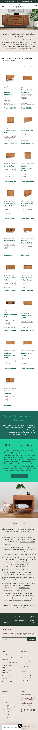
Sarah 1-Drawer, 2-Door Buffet (10, 205)
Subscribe (32, 639)
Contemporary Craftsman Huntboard (9, 92)
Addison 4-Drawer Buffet (26, 242)
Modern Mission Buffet (27, 205)
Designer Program (8, 715)
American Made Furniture (7, 658)
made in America (25, 547)
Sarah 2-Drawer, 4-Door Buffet (27, 279)
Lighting (4, 678)
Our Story (24, 655)
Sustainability (25, 661)
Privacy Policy (6, 718)
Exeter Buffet (9, 166)
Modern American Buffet (10, 316)
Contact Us (24, 681)
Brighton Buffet (9, 241)
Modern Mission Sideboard (9, 392)
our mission (19, 605)
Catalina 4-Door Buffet (27, 354)
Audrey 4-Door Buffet (9, 279)
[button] (2, 6)
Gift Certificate (7, 681)
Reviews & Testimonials (25, 671)
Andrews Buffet (27, 130)
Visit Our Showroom (28, 667)
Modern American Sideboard (27, 91)
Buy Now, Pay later (27, 1)
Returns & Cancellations (6, 702)
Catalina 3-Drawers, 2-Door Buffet (10, 355)
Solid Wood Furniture (9, 655)
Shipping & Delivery (8, 706)
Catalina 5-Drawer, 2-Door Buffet (27, 315)
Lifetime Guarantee (8, 712)
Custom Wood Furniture (7, 666)
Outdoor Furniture (8, 675)
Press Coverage (26, 678)
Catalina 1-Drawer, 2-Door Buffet (27, 168)
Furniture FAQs (7, 695)
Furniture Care (7, 698)
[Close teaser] (19, 725)
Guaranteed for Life (19, 476)
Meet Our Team (26, 658)
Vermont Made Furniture (7, 671)
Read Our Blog (26, 675)
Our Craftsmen (26, 664)
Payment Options (8, 709)
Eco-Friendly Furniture (9, 662)
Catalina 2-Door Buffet (10, 132)
